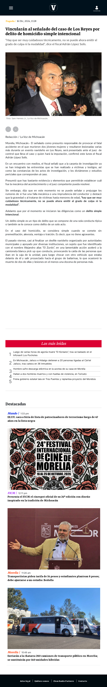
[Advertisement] (53, 298)
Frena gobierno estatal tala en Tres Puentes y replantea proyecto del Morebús (54, 379)
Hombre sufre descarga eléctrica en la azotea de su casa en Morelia (49, 368)
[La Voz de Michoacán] (53, 7)
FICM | (12, 493)
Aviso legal (25, 681)
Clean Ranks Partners (63, 681)
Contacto (82, 681)
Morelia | (14, 572)
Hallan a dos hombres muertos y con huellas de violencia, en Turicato (50, 374)
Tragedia (10, 21)
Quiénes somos (41, 681)
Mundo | (14, 413)
